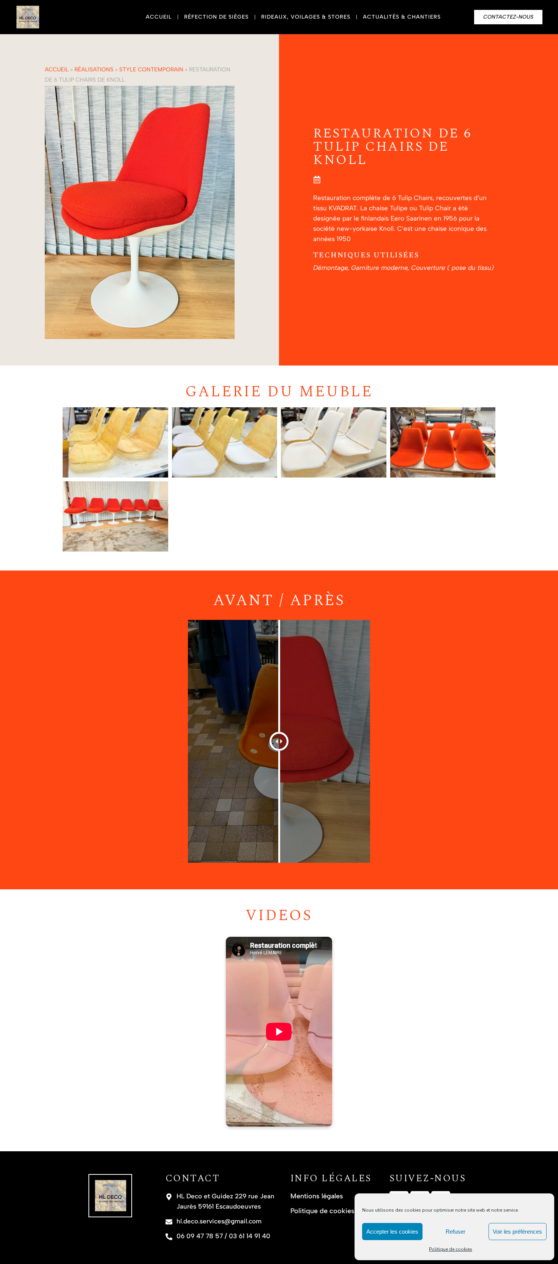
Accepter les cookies (392, 1231)
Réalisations (93, 69)
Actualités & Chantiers (402, 17)
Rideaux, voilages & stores (305, 17)
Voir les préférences (517, 1231)
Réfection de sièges (216, 17)
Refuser (455, 1231)
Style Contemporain (151, 69)
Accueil (159, 17)
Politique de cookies (450, 1249)
